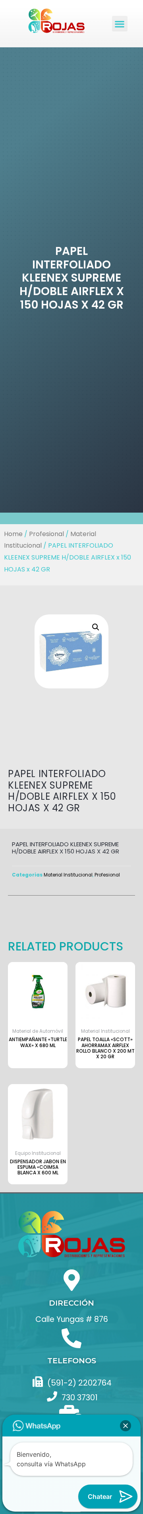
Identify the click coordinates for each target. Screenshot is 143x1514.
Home (13, 533)
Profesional (46, 533)
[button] (120, 23)
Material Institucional (68, 875)
